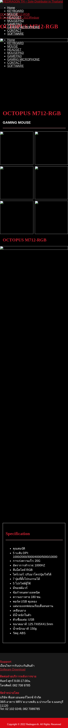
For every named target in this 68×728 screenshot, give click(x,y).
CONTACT (14, 30)
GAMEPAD (14, 23)
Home (11, 7)
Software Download (12, 669)
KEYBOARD (15, 10)
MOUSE (12, 14)
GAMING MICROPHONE (23, 27)
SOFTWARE (15, 33)
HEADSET (14, 17)
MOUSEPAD (15, 20)
